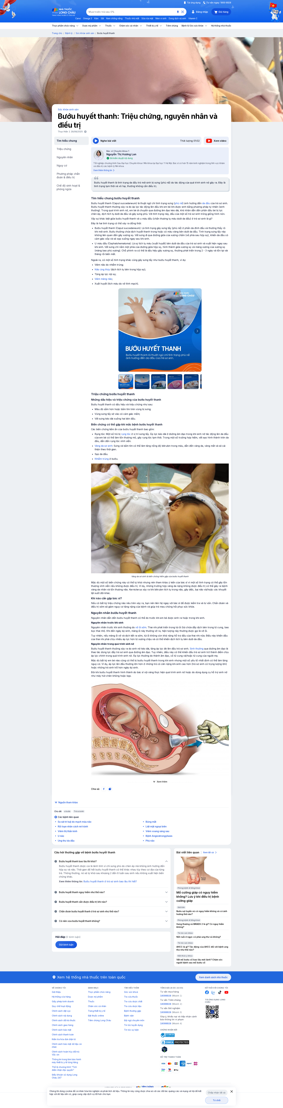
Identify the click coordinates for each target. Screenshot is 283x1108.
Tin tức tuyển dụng (133, 1025)
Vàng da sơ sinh (103, 445)
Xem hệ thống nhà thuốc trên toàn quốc (91, 977)
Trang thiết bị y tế (96, 1011)
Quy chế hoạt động (61, 1006)
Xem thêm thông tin (102, 170)
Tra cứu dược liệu (132, 1006)
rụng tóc (126, 434)
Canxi (78, 18)
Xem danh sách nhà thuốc (213, 977)
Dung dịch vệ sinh (177, 18)
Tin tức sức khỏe (185, 933)
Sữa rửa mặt (147, 18)
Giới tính (181, 907)
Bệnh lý (69, 33)
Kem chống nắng (114, 18)
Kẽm (96, 18)
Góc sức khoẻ (131, 992)
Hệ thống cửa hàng (61, 996)
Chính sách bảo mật (61, 1030)
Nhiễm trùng (102, 458)
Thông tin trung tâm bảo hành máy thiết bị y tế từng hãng (66, 1061)
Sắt (102, 18)
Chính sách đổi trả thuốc (63, 1020)
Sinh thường (196, 648)
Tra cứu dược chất (133, 1001)
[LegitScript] (175, 1049)
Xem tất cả (208, 852)
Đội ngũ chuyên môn (134, 1020)
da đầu (206, 203)
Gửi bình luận (66, 944)
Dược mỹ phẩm (95, 996)
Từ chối (217, 1100)
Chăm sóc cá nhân (97, 1006)
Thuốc (91, 1001)
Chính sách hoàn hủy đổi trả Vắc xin (65, 1053)
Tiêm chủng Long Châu (99, 1020)
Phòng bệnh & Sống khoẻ (189, 888)
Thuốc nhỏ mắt (132, 18)
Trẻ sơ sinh (79, 811)
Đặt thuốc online (96, 1015)
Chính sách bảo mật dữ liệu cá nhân (67, 1045)
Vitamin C (192, 18)
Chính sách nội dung (62, 1015)
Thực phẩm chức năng (99, 992)
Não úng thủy (102, 269)
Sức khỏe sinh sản (85, 33)
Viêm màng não (103, 278)
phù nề (179, 203)
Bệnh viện (129, 1015)
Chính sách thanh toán (63, 1034)
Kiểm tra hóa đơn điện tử (64, 1039)
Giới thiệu (56, 992)
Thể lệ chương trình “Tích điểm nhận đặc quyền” (64, 1068)
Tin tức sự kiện (131, 1030)
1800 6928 (225, 2)
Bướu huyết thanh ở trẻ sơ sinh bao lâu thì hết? (110, 881)
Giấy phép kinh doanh (63, 1001)
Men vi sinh (161, 18)
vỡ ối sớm (140, 627)
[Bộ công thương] (167, 1035)
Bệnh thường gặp (132, 1011)
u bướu (67, 811)
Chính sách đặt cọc (61, 1011)
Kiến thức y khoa (185, 956)
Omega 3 (87, 18)
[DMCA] (175, 1042)
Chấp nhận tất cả (216, 1092)
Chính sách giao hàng (62, 1025)
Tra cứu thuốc (131, 996)
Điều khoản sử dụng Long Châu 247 (64, 1076)
